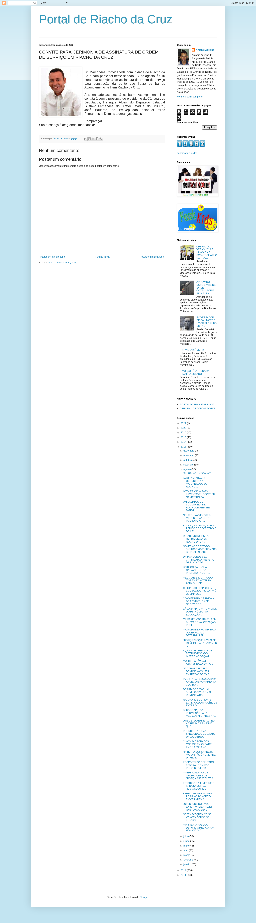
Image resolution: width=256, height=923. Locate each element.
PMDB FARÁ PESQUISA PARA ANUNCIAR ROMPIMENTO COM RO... (199, 682)
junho (186, 841)
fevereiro (188, 859)
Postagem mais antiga (152, 256)
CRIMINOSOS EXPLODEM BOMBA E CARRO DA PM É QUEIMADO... (199, 591)
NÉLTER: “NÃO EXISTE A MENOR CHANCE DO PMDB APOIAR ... (196, 518)
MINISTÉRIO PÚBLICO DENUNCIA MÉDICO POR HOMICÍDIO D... (199, 827)
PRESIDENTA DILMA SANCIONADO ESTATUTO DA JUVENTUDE (199, 734)
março (187, 855)
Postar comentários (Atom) (62, 262)
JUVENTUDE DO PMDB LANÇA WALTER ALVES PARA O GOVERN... (197, 807)
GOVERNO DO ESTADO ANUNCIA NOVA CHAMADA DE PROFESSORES (199, 549)
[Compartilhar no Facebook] (97, 139)
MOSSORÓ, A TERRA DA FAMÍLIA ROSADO (195, 372)
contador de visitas (187, 153)
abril (186, 850)
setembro (188, 464)
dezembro (189, 450)
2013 (184, 446)
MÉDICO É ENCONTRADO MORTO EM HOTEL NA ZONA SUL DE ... (198, 580)
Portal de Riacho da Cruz (105, 19)
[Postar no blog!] (89, 139)
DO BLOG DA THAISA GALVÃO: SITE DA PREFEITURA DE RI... (196, 570)
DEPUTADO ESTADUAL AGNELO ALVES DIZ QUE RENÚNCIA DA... (198, 692)
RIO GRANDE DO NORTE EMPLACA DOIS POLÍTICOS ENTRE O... (200, 702)
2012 (184, 870)
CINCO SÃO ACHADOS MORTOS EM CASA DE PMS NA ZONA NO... (197, 744)
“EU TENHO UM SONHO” (197, 473)
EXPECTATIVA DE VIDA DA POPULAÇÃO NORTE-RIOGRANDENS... (197, 796)
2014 (184, 442)
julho (186, 836)
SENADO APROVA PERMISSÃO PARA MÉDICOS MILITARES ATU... (200, 713)
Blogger (144, 897)
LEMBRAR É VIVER (193, 350)
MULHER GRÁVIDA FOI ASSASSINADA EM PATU (198, 662)
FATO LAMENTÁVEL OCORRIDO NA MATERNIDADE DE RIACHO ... (195, 482)
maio (186, 845)
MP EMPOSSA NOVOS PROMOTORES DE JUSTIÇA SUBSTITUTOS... (199, 775)
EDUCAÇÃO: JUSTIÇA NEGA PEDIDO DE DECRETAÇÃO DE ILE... (199, 528)
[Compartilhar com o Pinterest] (101, 139)
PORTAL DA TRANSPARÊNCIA (197, 404)
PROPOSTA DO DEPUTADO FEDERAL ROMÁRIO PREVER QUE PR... (198, 765)
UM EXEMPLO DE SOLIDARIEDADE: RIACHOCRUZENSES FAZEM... (196, 506)
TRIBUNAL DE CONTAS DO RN (197, 408)
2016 (184, 432)
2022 (184, 423)
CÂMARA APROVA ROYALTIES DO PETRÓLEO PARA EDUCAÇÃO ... (200, 611)
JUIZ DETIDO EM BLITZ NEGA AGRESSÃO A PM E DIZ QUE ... (199, 723)
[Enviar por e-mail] (86, 139)
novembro (189, 455)
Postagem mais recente (53, 256)
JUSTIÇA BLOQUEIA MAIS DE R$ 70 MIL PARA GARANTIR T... (200, 643)
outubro (187, 460)
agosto (187, 469)
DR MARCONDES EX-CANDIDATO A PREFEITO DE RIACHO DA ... (198, 559)
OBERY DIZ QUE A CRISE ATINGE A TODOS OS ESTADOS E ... (197, 817)
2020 (184, 428)
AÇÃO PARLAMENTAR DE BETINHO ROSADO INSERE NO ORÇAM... (197, 653)
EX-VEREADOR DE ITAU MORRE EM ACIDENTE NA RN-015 (206, 322)
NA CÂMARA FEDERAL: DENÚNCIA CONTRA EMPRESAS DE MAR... (197, 671)
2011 (184, 875)
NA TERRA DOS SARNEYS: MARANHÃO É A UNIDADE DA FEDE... (199, 754)
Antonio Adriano (205, 50)
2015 (184, 437)
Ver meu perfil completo (190, 96)
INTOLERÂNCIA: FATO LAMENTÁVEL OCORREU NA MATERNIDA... (199, 494)
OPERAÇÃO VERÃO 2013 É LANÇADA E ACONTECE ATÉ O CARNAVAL (206, 252)
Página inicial (102, 256)
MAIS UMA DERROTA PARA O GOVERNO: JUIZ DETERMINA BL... (199, 632)
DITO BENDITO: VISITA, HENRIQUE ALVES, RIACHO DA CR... (196, 539)
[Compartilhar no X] (93, 139)
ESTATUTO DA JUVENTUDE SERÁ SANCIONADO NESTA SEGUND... (198, 786)
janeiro (187, 864)
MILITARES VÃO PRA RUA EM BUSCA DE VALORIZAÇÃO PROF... (199, 622)
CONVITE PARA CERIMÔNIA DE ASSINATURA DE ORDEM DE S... (198, 601)
